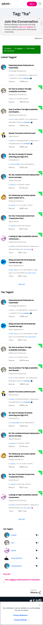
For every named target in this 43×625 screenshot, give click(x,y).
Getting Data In (14, 160)
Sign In (32, 4)
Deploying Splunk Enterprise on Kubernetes (21, 66)
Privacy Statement (20, 615)
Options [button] (36, 38)
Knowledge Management (17, 71)
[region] (21, 613)
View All (21, 284)
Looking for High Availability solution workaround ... (23, 237)
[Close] (40, 605)
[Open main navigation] (40, 4)
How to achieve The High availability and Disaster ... (23, 110)
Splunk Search (14, 136)
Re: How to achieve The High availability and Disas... (20, 90)
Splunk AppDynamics (16, 265)
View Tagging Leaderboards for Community (22, 580)
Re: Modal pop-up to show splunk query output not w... (22, 196)
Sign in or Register (26, 27)
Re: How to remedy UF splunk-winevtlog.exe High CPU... (21, 155)
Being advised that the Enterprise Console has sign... (22, 261)
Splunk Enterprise (15, 180)
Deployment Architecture (17, 94)
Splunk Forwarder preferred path (22, 133)
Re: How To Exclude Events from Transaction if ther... (21, 217)
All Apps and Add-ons (16, 201)
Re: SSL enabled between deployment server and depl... (24, 176)
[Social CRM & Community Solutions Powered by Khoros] (36, 592)
